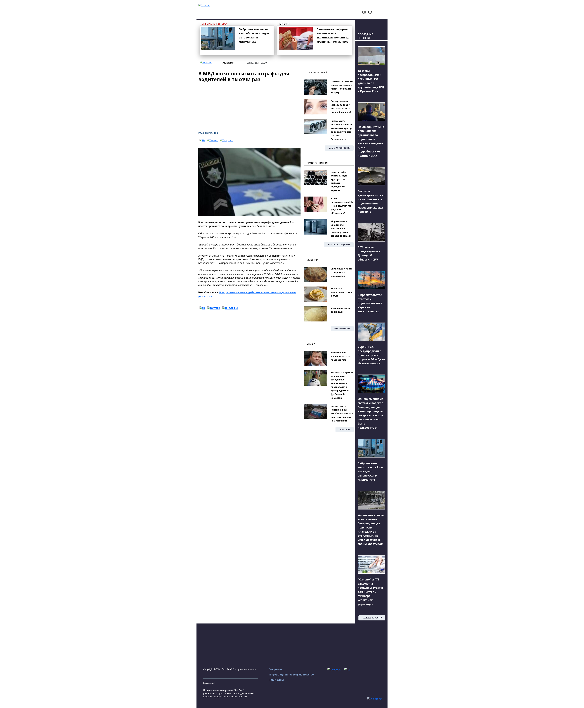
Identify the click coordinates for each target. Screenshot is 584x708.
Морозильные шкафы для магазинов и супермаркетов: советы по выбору (341, 228)
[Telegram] (226, 140)
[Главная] (204, 5)
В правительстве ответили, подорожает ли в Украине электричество (370, 303)
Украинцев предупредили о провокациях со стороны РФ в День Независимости (371, 355)
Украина (228, 62)
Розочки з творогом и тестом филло (341, 292)
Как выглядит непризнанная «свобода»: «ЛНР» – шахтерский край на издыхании (342, 413)
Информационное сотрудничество (291, 674)
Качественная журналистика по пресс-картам (340, 356)
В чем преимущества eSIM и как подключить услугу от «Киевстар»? (342, 205)
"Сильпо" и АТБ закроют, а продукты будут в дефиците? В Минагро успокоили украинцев (370, 592)
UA (370, 12)
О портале (275, 669)
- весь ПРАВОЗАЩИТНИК (338, 244)
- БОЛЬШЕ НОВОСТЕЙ (372, 617)
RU (364, 12)
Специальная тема (214, 23)
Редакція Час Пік (208, 133)
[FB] (202, 140)
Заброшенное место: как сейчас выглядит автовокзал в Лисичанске (370, 471)
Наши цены (276, 679)
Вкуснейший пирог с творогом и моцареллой (341, 272)
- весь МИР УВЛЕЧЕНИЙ (339, 148)
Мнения (284, 23)
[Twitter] (212, 140)
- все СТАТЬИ (344, 429)
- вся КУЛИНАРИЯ (342, 328)
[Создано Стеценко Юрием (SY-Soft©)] (374, 698)
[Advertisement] (249, 105)
